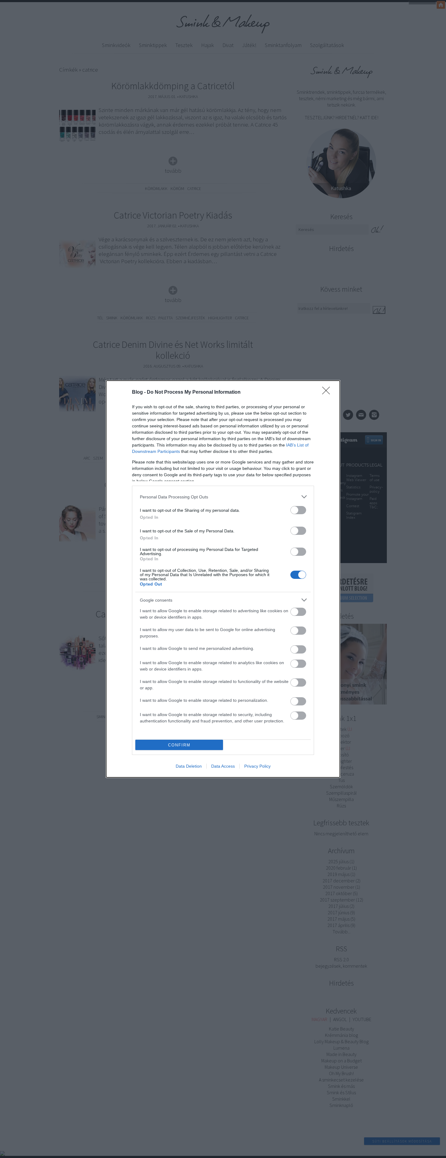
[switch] (298, 510)
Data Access (223, 766)
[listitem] (223, 497)
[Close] (328, 392)
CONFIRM (179, 745)
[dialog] (223, 579)
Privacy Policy (257, 766)
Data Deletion (189, 766)
